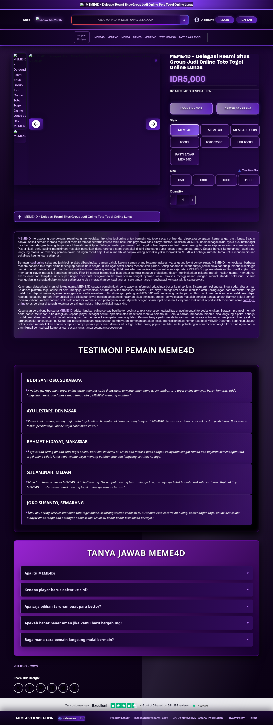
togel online (37, 262)
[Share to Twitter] (18, 687)
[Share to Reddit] (63, 687)
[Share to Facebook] (29, 687)
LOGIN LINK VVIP (191, 108)
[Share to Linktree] (41, 687)
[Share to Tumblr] (74, 687)
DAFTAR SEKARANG (238, 108)
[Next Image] (153, 124)
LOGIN (224, 19)
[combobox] (126, 19)
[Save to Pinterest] (52, 687)
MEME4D (24, 238)
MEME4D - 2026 (26, 666)
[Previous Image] (36, 124)
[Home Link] (49, 19)
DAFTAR (246, 19)
